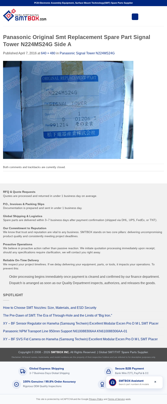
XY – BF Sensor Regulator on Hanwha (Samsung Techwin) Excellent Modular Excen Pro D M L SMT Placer (80, 323)
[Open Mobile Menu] (135, 16)
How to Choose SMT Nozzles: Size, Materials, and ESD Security (49, 307)
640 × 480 (48, 53)
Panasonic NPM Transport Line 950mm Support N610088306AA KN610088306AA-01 (65, 331)
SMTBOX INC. (60, 352)
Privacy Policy (96, 399)
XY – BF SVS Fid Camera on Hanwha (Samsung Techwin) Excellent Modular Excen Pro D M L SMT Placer (80, 339)
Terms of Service (116, 399)
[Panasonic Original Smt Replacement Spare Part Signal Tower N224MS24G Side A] (68, 109)
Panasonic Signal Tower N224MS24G (87, 53)
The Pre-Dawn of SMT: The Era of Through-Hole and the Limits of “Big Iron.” (57, 315)
